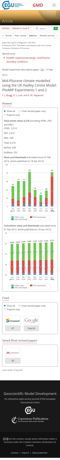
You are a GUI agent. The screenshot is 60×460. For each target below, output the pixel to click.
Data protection (39, 452)
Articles (5, 28)
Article (9, 35)
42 (13, 360)
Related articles (47, 35)
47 (13, 328)
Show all (11, 111)
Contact (14, 452)
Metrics (33, 35)
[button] (37, 28)
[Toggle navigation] (54, 5)
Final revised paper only (34, 111)
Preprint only (13, 114)
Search (31, 328)
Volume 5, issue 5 (20, 28)
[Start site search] (56, 28)
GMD (38, 5)
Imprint (25, 452)
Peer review (20, 35)
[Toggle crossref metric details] (12, 320)
